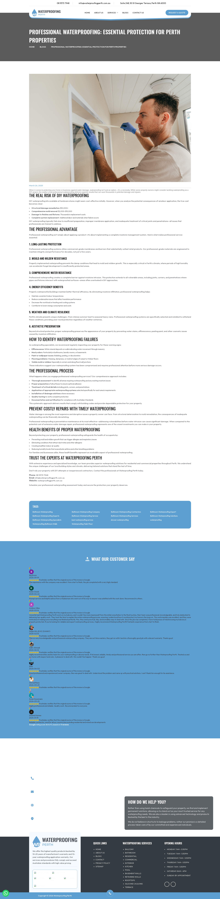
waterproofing (156, 520)
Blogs (125, 12)
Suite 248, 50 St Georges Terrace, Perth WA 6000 (143, 3)
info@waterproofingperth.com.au (94, 3)
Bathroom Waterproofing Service (85, 516)
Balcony (129, 849)
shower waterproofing (120, 520)
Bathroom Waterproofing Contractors (126, 512)
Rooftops (130, 880)
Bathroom (130, 853)
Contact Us (138, 12)
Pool (127, 870)
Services (111, 12)
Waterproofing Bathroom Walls (45, 524)
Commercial (131, 859)
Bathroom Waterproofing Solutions (164, 516)
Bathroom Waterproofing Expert (163, 512)
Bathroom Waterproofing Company (86, 512)
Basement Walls (133, 873)
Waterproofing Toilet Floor (82, 524)
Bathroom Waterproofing (43, 512)
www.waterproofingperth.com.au (55, 806)
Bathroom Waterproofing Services (124, 516)
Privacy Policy (103, 863)
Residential (131, 856)
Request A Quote (177, 12)
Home (87, 12)
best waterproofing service (82, 520)
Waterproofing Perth (63, 896)
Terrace (129, 887)
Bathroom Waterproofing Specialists (47, 520)
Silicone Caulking (134, 884)
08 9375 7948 (63, 3)
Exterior (129, 863)
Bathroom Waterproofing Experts (46, 516)
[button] (117, 12)
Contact (100, 859)
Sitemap (99, 866)
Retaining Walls (133, 877)
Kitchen (129, 866)
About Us (98, 12)
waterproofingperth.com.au (50, 480)
